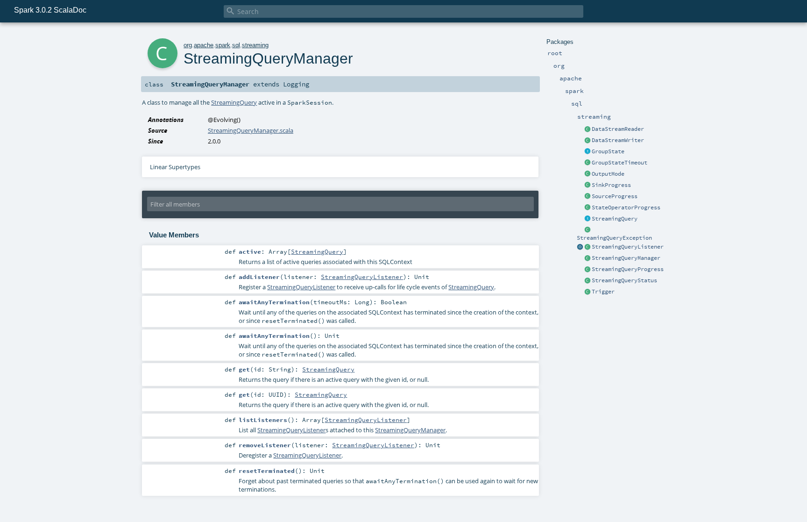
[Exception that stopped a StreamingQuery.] (587, 230)
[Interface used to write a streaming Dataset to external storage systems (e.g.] (587, 140)
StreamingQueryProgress (628, 269)
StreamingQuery (614, 218)
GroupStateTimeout (619, 162)
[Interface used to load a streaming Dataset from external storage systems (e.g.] (587, 129)
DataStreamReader (618, 129)
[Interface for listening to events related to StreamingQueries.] (587, 247)
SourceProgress (614, 196)
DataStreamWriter (618, 140)
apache (203, 45)
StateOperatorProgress (626, 207)
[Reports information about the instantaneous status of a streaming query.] (587, 281)
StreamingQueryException (614, 238)
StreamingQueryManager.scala (250, 130)
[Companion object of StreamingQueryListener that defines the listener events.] (580, 247)
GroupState (608, 151)
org (188, 45)
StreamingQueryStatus (624, 280)
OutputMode (608, 174)
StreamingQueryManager (626, 258)
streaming (255, 45)
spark (222, 45)
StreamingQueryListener (628, 246)
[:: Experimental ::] (587, 152)
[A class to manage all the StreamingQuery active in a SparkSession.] (587, 258)
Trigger (603, 291)
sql (236, 45)
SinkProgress (611, 185)
